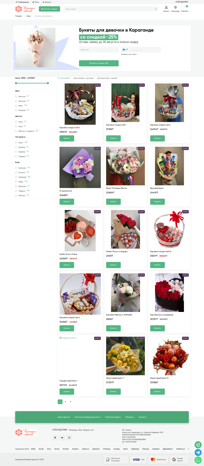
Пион (22, 122)
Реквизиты (129, 417)
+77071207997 (181, 2)
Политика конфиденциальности (87, 417)
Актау (57, 449)
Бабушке (24, 168)
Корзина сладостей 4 (70, 318)
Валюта (48, 2)
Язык (37, 2)
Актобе (66, 449)
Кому (29, 16)
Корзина (23, 147)
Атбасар (106, 449)
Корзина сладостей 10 (160, 252)
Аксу (49, 449)
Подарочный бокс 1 (68, 381)
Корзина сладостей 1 (116, 125)
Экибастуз (180, 449)
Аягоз (125, 449)
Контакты (142, 417)
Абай (33, 449)
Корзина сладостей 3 (70, 128)
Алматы (75, 449)
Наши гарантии (64, 417)
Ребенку (23, 195)
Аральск (85, 449)
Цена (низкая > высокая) (84, 78)
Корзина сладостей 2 (160, 125)
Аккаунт (166, 11)
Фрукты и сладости (28, 131)
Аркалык (96, 449)
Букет (23, 142)
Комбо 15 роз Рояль (68, 254)
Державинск (168, 449)
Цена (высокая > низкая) (107, 78)
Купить (67, 138)
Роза (22, 126)
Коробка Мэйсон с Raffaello (119, 315)
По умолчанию (64, 78)
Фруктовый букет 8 (159, 378)
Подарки (23, 156)
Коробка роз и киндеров (161, 315)
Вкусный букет (157, 188)
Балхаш (145, 449)
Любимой (24, 177)
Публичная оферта (113, 417)
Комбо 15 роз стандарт (117, 252)
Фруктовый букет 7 (115, 378)
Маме (23, 182)
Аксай (41, 449)
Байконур (135, 449)
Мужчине (24, 186)
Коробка (23, 152)
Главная (18, 16)
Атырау (117, 449)
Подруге (24, 191)
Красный (23, 101)
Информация (23, 2)
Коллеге (24, 172)
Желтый (23, 96)
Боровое (156, 449)
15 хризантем (66, 191)
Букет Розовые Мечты (116, 188)
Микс (22, 106)
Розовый (23, 110)
